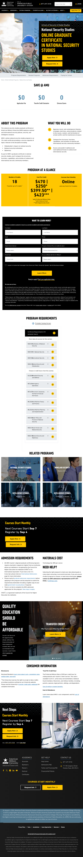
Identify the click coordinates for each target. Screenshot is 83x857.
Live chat (23, 743)
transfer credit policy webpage (28, 684)
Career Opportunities (46, 827)
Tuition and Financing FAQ (49, 768)
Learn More (54, 634)
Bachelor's (25, 765)
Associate (25, 761)
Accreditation (36, 827)
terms (44, 305)
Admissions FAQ (46, 765)
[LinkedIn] (13, 770)
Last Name (44, 228)
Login (79, 4)
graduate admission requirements (24, 578)
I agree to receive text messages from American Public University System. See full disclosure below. (35, 265)
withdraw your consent (15, 305)
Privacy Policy (21, 827)
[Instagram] (10, 770)
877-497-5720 (46, 4)
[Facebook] (3, 770)
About (62, 10)
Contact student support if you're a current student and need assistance (27, 225)
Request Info (51, 64)
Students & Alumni (38, 10)
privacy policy (39, 305)
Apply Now (74, 10)
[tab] (41, 333)
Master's (24, 768)
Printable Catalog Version (43, 323)
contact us (50, 305)
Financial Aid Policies (47, 771)
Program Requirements (18, 75)
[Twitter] (7, 770)
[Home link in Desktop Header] (17, 4)
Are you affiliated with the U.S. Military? (51, 254)
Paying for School (66, 75)
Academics (5, 10)
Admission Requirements (50, 75)
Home (2, 80)
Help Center (45, 761)
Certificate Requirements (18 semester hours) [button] (36, 333)
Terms (29, 827)
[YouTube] (17, 770)
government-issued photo (16, 585)
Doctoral (24, 771)
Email (6, 237)
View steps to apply (29, 589)
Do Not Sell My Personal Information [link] (41, 834)
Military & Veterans (52, 10)
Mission (63, 827)
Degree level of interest (10, 246)
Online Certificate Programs (12, 80)
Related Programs (34, 75)
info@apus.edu (52, 581)
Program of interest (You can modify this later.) (53, 246)
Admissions (13, 10)
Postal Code (8, 254)
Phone (43, 237)
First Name (7, 228)
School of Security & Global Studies (56, 25)
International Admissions (29, 574)
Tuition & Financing (24, 10)
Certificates (25, 774)
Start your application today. (46, 279)
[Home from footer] (10, 762)
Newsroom (56, 827)
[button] (41, 344)
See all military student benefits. (53, 686)
